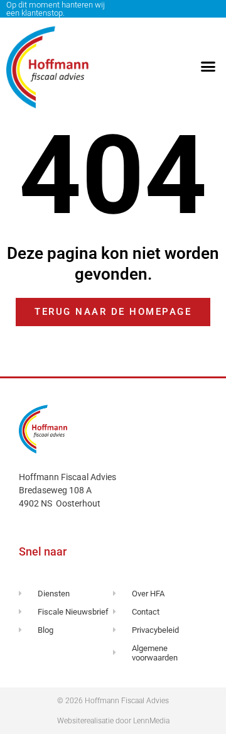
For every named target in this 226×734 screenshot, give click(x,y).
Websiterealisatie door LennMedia (113, 720)
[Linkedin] (211, 9)
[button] (208, 67)
